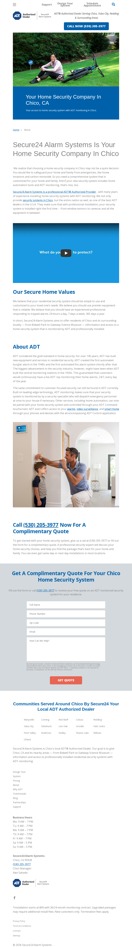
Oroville (80, 726)
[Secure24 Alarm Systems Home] (32, 15)
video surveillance (87, 409)
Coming (45, 719)
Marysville (29, 719)
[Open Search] (113, 4)
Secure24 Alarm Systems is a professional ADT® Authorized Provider (54, 192)
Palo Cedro (99, 726)
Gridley (62, 732)
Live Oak (63, 726)
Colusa (79, 719)
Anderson (46, 732)
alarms (71, 409)
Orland (27, 739)
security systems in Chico (38, 200)
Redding (97, 719)
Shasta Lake (82, 732)
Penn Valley (30, 732)
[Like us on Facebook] (14, 898)
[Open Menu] (14, 4)
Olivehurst (46, 726)
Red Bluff (63, 719)
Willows (97, 732)
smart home (111, 409)
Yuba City (28, 726)
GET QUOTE (66, 680)
